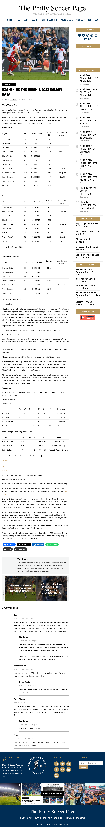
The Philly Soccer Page (52, 8)
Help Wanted (70, 818)
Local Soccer (80, 818)
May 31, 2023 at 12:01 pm (23, 669)
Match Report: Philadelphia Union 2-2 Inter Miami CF (89, 106)
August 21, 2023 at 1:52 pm (24, 738)
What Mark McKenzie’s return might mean (86, 240)
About (50, 818)
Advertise (38, 818)
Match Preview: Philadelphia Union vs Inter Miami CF (88, 162)
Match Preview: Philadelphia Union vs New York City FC (88, 176)
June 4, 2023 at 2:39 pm (28, 725)
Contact (29, 818)
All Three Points (49, 20)
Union (10, 20)
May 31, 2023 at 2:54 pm (28, 685)
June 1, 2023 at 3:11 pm (22, 702)
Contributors (58, 818)
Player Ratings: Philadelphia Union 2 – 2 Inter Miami (87, 224)
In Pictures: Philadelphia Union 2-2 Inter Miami (88, 248)
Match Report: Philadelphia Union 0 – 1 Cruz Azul (89, 120)
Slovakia (5, 470)
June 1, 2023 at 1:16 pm (28, 641)
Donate (22, 818)
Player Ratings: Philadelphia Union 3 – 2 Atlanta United (89, 204)
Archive (79, 20)
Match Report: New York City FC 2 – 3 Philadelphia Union (89, 92)
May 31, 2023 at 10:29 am (23, 618)
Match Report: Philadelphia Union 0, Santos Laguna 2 (88, 134)
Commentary (8, 84)
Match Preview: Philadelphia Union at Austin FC (87, 232)
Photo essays (67, 20)
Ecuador (5, 461)
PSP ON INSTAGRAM (52, 794)
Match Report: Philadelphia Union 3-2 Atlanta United (89, 78)
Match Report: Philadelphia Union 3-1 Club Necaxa (89, 148)
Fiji (3, 466)
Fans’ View (93, 20)
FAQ (44, 818)
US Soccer (22, 20)
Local (34, 20)
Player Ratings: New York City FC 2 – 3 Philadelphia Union (88, 190)
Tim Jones (13, 99)
